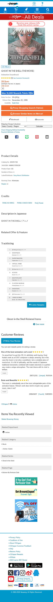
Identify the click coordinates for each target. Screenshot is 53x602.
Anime (14, 404)
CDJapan (4, 404)
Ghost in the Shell (8, 461)
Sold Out (15, 103)
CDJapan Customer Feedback (20, 546)
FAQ (11, 549)
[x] (10, 573)
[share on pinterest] (37, 136)
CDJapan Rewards (16, 554)
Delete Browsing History (10, 419)
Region (3, 184)
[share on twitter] (6, 136)
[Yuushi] (41, 394)
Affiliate (12, 557)
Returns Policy (15, 551)
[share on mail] (47, 136)
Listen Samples (37, 305)
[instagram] (22, 573)
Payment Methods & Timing (10, 132)
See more (40, 324)
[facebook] (16, 573)
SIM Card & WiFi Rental (18, 560)
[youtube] (11, 579)
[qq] (36, 573)
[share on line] (27, 136)
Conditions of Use (16, 540)
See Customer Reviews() (21, 78)
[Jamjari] (42, 375)
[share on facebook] (17, 136)
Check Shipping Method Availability (13, 130)
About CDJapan (15, 543)
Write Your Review (12, 341)
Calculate (39, 126)
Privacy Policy (15, 537)
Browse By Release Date (10, 472)
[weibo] (29, 573)
